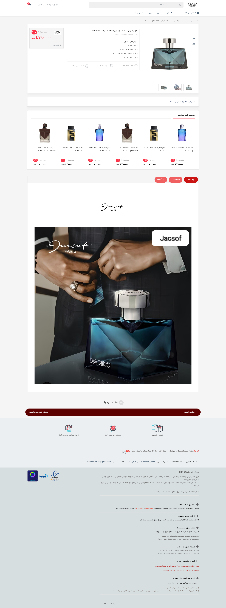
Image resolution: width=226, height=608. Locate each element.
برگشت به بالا (110, 402)
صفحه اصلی (171, 13)
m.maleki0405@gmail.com (99, 461)
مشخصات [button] (175, 179)
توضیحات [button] (191, 179)
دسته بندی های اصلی (38, 412)
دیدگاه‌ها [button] (160, 179)
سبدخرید (159, 13)
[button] (31, 5)
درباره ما (149, 13)
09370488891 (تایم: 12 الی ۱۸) (141, 461)
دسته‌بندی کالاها (190, 13)
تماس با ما (139, 13)
